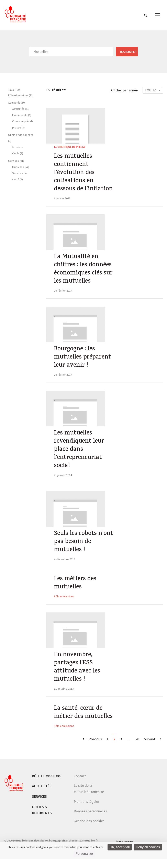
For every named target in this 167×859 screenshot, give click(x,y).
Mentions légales (87, 801)
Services (39, 796)
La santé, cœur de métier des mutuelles (83, 713)
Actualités (42, 786)
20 (137, 739)
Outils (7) (17, 153)
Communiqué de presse (69, 147)
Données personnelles (90, 811)
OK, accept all (120, 847)
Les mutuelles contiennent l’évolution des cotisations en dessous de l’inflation (83, 173)
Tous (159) (14, 90)
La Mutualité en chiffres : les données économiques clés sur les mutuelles (83, 269)
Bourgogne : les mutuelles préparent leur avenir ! (82, 357)
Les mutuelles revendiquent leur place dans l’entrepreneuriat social (79, 449)
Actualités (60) (16, 102)
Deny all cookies (148, 847)
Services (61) (16, 160)
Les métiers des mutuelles (75, 583)
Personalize (84, 853)
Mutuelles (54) (20, 167)
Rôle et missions (64, 596)
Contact (80, 775)
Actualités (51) (21, 109)
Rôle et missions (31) (20, 95)
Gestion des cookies (89, 820)
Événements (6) (21, 115)
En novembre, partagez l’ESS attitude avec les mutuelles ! (77, 667)
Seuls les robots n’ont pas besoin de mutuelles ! (83, 542)
